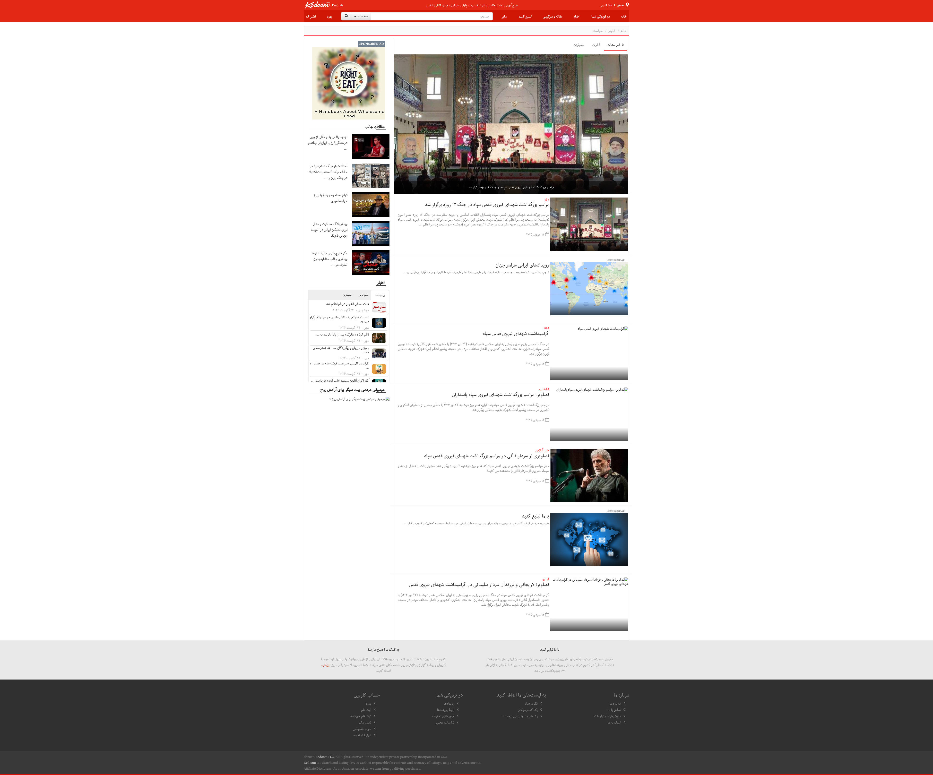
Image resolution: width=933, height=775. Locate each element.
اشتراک (311, 16)
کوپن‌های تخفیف (443, 716)
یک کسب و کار (528, 710)
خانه (624, 16)
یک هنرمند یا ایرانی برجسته (520, 716)
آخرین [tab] (596, 44)
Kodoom (310, 763)
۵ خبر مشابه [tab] (616, 44)
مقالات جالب (375, 126)
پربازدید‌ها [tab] (380, 295)
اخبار (577, 16)
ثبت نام (366, 710)
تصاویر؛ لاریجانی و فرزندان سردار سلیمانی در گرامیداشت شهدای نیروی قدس (479, 584)
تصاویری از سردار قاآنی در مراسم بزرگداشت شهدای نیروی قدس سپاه (486, 455)
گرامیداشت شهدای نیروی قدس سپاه (516, 333)
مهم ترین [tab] (363, 295)
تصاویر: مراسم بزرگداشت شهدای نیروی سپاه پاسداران (500, 394)
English (337, 5)
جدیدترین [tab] (347, 295)
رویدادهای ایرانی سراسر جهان (522, 265)
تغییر (612, 5)
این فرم (325, 665)
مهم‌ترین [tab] (579, 44)
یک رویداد (531, 703)
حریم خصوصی (362, 729)
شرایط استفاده (362, 735)
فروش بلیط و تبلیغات (607, 716)
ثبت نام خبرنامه (360, 716)
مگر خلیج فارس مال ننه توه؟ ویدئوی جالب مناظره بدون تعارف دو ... (329, 258)
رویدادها (448, 703)
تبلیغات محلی (445, 722)
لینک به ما (614, 722)
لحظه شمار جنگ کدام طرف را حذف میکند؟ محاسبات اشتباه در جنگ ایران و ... (328, 172)
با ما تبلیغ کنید (535, 516)
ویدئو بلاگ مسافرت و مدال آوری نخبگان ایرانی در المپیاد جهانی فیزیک (329, 229)
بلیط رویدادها (445, 710)
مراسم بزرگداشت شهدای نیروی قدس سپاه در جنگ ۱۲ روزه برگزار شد (487, 204)
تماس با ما (614, 710)
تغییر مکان (364, 722)
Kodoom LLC (324, 757)
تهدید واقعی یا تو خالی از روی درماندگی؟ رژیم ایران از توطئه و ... (327, 142)
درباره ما (615, 703)
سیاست (598, 31)
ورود (329, 16)
